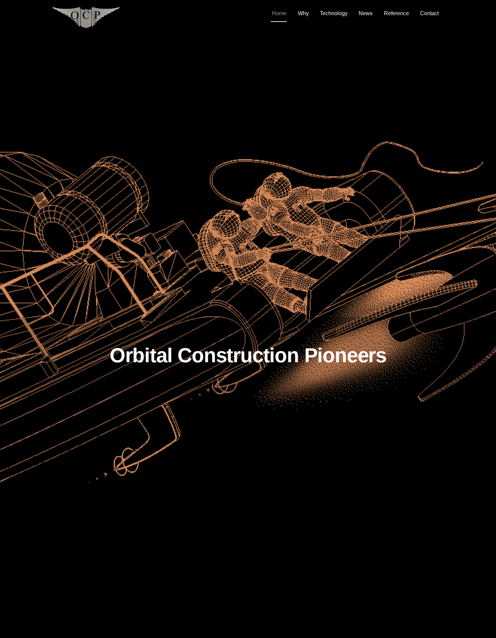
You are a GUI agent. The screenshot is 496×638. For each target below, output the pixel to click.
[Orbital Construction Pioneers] (86, 25)
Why (303, 13)
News (366, 13)
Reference (396, 13)
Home (279, 13)
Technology (334, 13)
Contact (429, 13)
